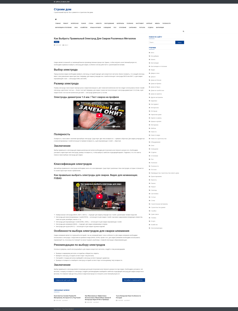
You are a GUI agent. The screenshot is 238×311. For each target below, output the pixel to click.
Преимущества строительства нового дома (165, 173)
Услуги (153, 221)
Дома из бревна (156, 83)
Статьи (91, 23)
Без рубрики (155, 56)
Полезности (167, 23)
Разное (83, 23)
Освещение (107, 27)
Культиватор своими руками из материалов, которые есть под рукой (67, 297)
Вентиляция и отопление (63, 27)
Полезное (130, 23)
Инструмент (140, 23)
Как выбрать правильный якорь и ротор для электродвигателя (134, 280)
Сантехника (132, 27)
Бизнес (153, 59)
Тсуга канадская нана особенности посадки (128, 297)
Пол (115, 27)
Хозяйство (83, 27)
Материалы (120, 23)
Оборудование (109, 23)
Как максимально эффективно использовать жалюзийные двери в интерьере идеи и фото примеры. (98, 297)
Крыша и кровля (95, 27)
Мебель (157, 23)
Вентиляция (160, 27)
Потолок (142, 27)
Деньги (153, 77)
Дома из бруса (155, 87)
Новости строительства (158, 138)
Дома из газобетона (157, 90)
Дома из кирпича (156, 94)
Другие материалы (157, 97)
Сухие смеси (155, 214)
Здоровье (154, 101)
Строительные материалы (159, 204)
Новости (99, 23)
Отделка (150, 27)
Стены (153, 200)
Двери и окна (155, 73)
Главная (58, 23)
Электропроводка (156, 228)
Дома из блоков (156, 80)
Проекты (154, 180)
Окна (76, 27)
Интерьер (149, 23)
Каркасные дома (156, 114)
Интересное (74, 23)
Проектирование (156, 176)
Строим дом (62, 9)
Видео (153, 70)
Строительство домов (158, 207)
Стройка (153, 211)
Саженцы (154, 190)
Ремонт (65, 23)
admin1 (66, 45)
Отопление (122, 27)
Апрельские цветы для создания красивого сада (66, 280)
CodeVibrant (77, 309)
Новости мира (155, 135)
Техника (153, 218)
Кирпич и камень (156, 118)
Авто (152, 52)
